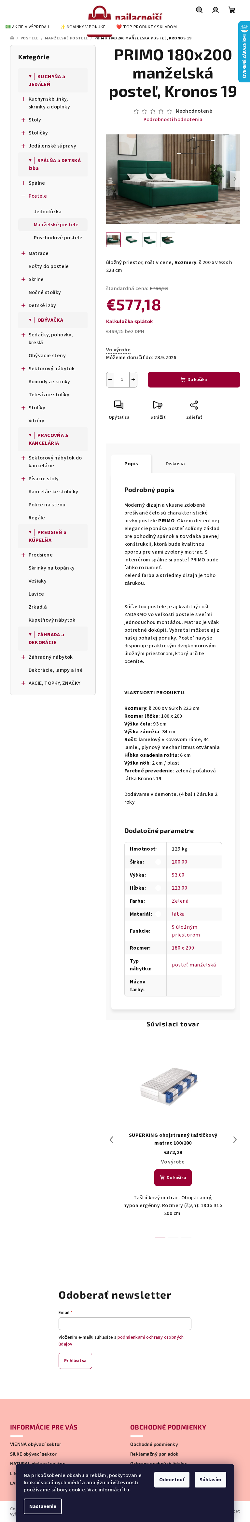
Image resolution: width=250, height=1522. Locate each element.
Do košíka (197, 379)
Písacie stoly (44, 478)
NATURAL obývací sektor (37, 1463)
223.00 (180, 888)
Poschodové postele (58, 237)
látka (178, 914)
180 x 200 (183, 947)
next (235, 1139)
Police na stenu (47, 504)
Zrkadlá (38, 607)
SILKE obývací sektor (33, 1454)
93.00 (178, 875)
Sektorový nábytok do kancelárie (55, 461)
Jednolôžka (48, 211)
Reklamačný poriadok (154, 1454)
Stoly (35, 119)
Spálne (37, 183)
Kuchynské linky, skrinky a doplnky (49, 102)
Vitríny (37, 420)
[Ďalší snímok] (235, 179)
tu (126, 1489)
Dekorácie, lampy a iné (56, 670)
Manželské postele (56, 224)
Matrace (39, 253)
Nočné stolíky (45, 292)
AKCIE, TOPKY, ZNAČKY (55, 683)
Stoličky (38, 132)
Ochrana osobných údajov (159, 1463)
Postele (38, 196)
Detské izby (42, 305)
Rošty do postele (49, 266)
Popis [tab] (131, 463)
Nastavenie (42, 1506)
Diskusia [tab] (175, 463)
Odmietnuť (172, 1479)
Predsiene (41, 554)
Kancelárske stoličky (53, 491)
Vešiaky (38, 581)
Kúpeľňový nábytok (52, 620)
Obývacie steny (47, 355)
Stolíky (37, 407)
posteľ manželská (194, 964)
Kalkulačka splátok (129, 321)
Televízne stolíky (49, 394)
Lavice (36, 594)
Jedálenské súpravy (52, 145)
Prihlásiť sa (75, 1361)
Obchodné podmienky (154, 1444)
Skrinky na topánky (52, 567)
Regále (37, 517)
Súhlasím (210, 1479)
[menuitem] (27, 27)
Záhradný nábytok (51, 657)
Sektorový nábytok (52, 368)
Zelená (180, 901)
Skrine (36, 279)
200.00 (180, 862)
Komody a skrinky (49, 381)
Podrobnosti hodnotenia (173, 119)
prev (111, 1139)
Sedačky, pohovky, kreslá (51, 338)
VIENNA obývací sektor (36, 1444)
